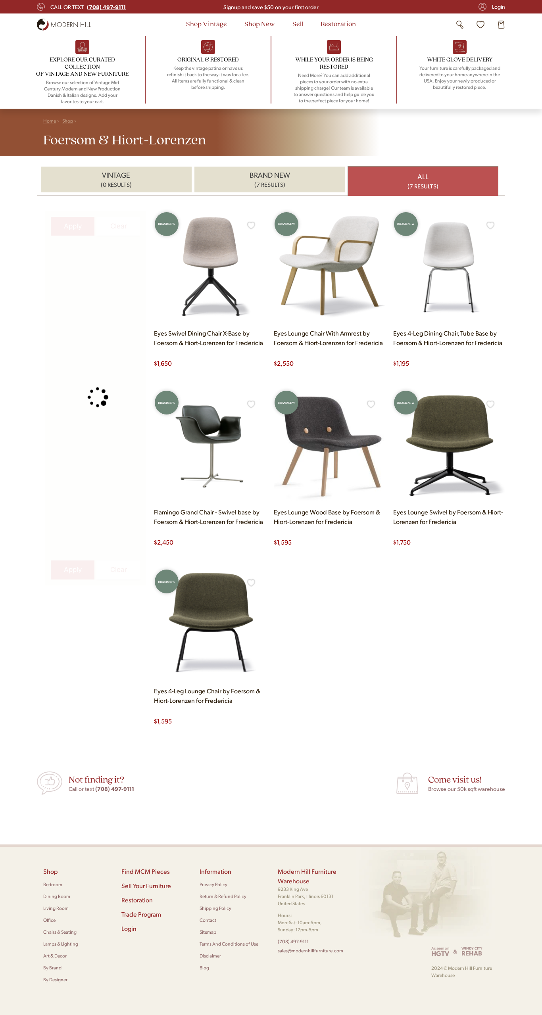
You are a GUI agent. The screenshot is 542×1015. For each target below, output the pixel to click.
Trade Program (141, 914)
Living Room (56, 908)
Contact (208, 920)
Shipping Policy (215, 908)
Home (49, 121)
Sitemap (208, 932)
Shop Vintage (206, 23)
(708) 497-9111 (293, 941)
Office (49, 920)
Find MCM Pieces (145, 871)
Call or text (88, 6)
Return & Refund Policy (223, 896)
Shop (67, 121)
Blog (204, 968)
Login (498, 6)
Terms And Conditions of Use (229, 944)
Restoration (338, 23)
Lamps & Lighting (60, 944)
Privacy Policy (213, 884)
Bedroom (52, 884)
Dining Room (56, 896)
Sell (297, 23)
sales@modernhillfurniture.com (310, 951)
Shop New (259, 23)
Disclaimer (210, 956)
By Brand (52, 968)
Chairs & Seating (60, 932)
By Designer (55, 979)
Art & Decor (55, 956)
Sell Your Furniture (146, 885)
